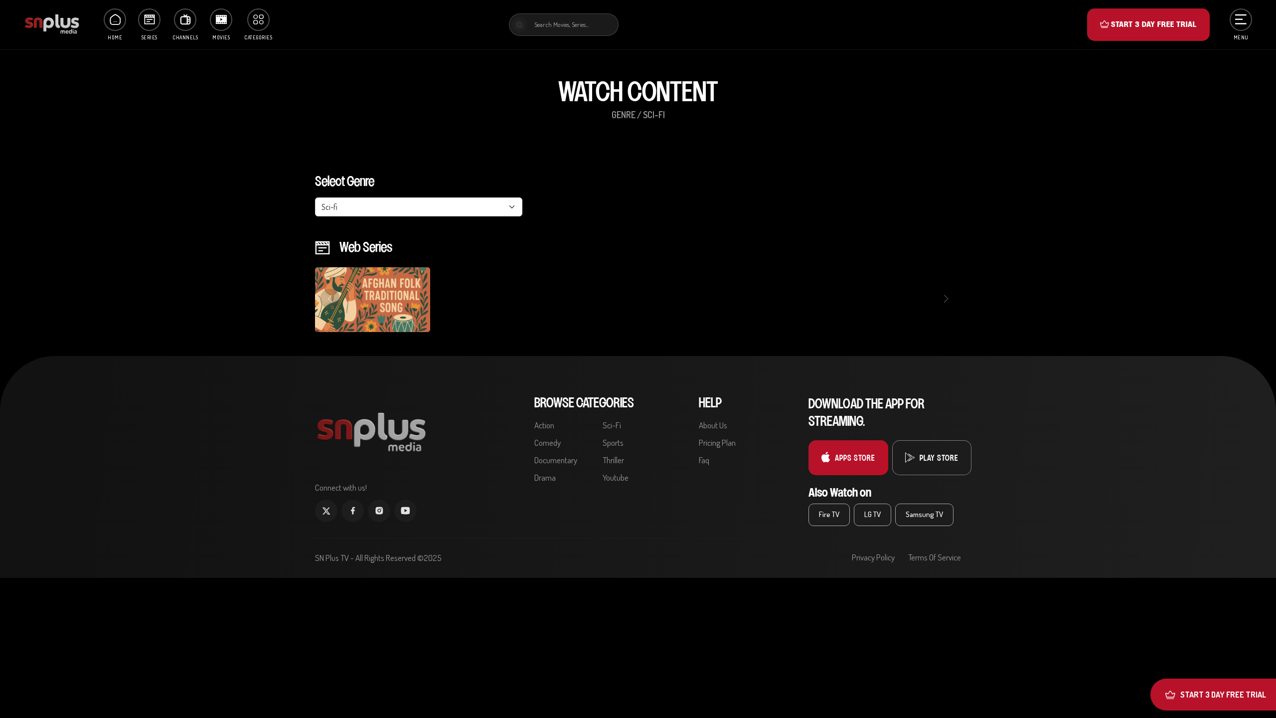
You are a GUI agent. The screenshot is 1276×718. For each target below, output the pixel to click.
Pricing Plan (717, 442)
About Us (713, 425)
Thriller (613, 460)
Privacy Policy (873, 557)
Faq (704, 460)
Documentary (555, 460)
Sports (613, 442)
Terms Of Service (934, 557)
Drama (545, 477)
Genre (624, 114)
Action (544, 425)
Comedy (547, 442)
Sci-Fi (612, 425)
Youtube (616, 477)
